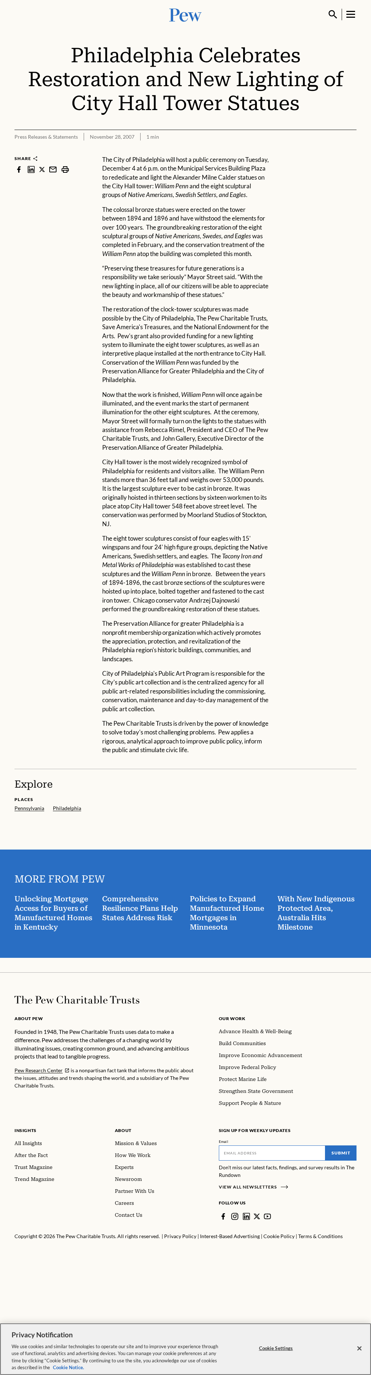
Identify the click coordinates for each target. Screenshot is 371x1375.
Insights (25, 1130)
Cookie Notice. (68, 1367)
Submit (341, 1153)
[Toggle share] (352, 150)
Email (224, 1141)
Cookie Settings (276, 1348)
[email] (53, 169)
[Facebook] (223, 1216)
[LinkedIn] (246, 1216)
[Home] (76, 1000)
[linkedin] (31, 169)
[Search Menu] (333, 14)
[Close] (359, 1349)
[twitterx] (42, 169)
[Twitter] (257, 1216)
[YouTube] (267, 1216)
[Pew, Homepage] (185, 14)
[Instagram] (234, 1216)
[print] (65, 169)
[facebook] (18, 169)
